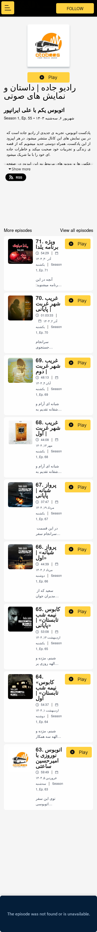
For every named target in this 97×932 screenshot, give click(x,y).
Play (52, 77)
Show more (21, 169)
